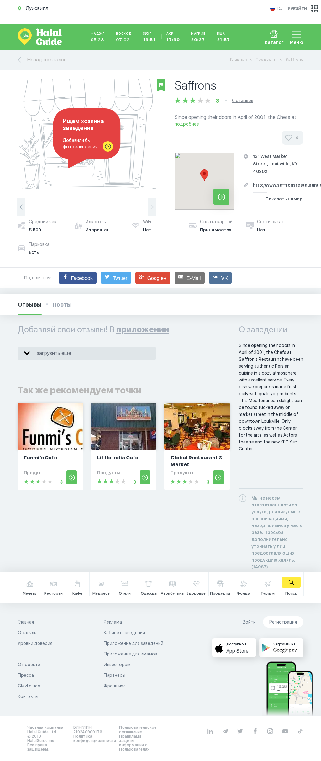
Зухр (149, 37)
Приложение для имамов (130, 653)
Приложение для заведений (133, 643)
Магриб (198, 37)
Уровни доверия (35, 643)
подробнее (187, 124)
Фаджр (98, 37)
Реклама (113, 621)
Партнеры (114, 675)
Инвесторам (117, 664)
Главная (238, 59)
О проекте (29, 664)
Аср (173, 37)
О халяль (27, 632)
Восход (124, 37)
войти (300, 8)
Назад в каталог (46, 60)
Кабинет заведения (124, 632)
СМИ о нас (29, 685)
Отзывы (30, 304)
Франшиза (115, 685)
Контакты (28, 696)
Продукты (265, 59)
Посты (62, 304)
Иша (223, 37)
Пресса (26, 675)
